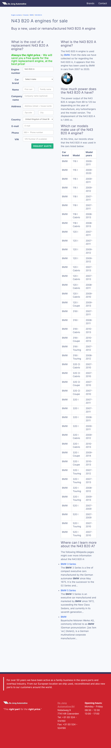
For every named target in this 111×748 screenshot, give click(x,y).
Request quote (42, 146)
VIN (17, 139)
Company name (16, 98)
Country (16, 119)
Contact (102, 3)
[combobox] (26, 132)
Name (15, 89)
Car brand (15, 81)
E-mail (15, 126)
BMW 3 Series (68, 564)
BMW (67, 55)
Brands (90, 3)
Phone (15, 132)
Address (16, 106)
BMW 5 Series (68, 590)
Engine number (15, 71)
